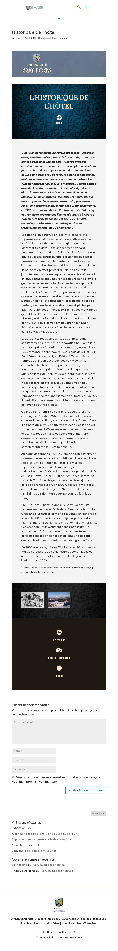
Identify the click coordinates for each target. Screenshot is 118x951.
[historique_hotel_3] (59, 608)
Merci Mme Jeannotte (27, 845)
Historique (59, 640)
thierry (19, 38)
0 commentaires (60, 38)
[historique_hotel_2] (32, 608)
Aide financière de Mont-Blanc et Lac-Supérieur (44, 833)
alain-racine (19, 864)
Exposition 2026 (22, 828)
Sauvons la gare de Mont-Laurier (34, 850)
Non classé (44, 38)
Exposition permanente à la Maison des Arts (41, 839)
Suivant (59, 676)
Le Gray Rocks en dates (49, 864)
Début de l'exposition (59, 658)
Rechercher (98, 813)
